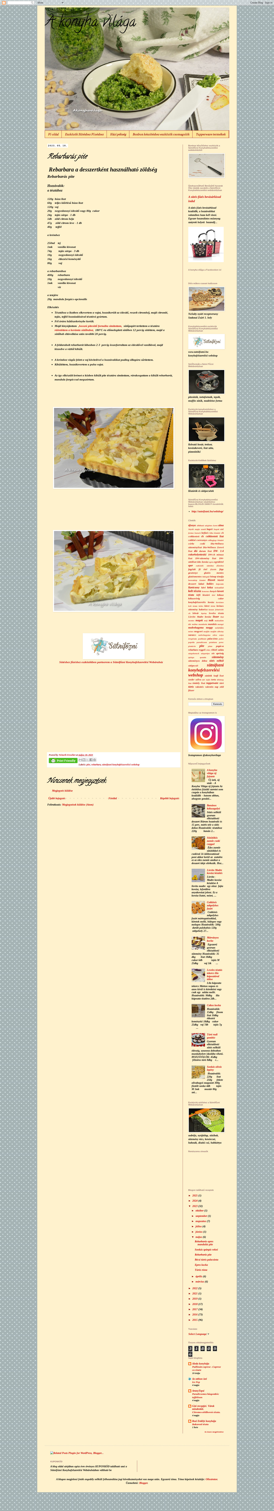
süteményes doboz (197, 661)
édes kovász (202, 562)
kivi (213, 595)
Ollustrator (211, 1479)
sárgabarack (193, 653)
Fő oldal (53, 134)
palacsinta (212, 638)
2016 (195, 1314)
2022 (195, 1288)
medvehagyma (196, 627)
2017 (195, 1309)
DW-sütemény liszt (205, 558)
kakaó (201, 584)
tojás (208, 680)
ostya (221, 635)
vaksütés (199, 687)
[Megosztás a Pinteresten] (94, 760)
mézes (190, 631)
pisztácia (192, 646)
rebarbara (96, 764)
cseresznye (201, 540)
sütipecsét (193, 665)
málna (195, 624)
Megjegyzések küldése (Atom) (78, 804)
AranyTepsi (198, 1390)
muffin (207, 631)
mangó (221, 624)
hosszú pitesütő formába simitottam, (100, 325)
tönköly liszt (199, 683)
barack (198, 533)
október (200, 1210)
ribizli (214, 650)
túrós (191, 686)
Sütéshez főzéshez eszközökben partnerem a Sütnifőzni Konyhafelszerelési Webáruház (111, 662)
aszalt (203, 529)
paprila (191, 642)
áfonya (192, 525)
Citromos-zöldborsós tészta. (206, 1412)
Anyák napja (194, 529)
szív (203, 680)
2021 (195, 1293)
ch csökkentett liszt (212, 536)
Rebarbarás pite (203, 1254)
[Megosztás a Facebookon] (91, 760)
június (199, 1231)
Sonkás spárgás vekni (206, 1249)
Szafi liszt (218, 675)
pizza (210, 646)
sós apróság (218, 653)
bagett (210, 529)
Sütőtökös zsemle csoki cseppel (213, 840)
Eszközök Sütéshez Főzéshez (84, 134)
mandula (212, 624)
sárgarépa (205, 653)
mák (211, 620)
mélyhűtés (219, 628)
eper (190, 565)
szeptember (202, 1216)
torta (213, 679)
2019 (195, 1298)
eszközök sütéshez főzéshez (210, 566)
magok (199, 620)
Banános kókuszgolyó (213, 807)
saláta (221, 650)
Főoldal (112, 798)
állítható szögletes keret (207, 525)
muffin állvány (217, 631)
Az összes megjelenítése (214, 1432)
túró (222, 683)
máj (205, 620)
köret (207, 606)
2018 (195, 1304)
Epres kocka (201, 1265)
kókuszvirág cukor (206, 598)
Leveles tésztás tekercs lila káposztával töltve (214, 975)
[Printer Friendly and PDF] (63, 761)
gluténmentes (195, 576)
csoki (202, 543)
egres (211, 562)
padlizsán (202, 639)
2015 (195, 1320)
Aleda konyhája (200, 1363)
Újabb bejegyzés (56, 798)
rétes (208, 650)
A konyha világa (90, 23)
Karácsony (193, 587)
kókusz (220, 595)
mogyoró (198, 631)
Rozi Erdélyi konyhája (204, 1421)
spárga (191, 657)
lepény (204, 613)
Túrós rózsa (201, 1270)
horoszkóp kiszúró (197, 580)
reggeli (202, 650)
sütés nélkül (216, 660)
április (199, 1276)
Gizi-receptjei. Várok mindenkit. (203, 1407)
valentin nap (211, 687)
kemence (206, 591)
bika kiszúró (215, 533)
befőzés (205, 533)
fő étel (203, 569)
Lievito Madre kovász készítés (214, 872)
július (199, 1226)
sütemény (218, 657)
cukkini (192, 540)
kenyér (213, 591)
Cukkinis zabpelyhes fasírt (212, 905)
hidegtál (206, 577)
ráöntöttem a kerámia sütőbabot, (74, 330)
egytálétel (219, 562)
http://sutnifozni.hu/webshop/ (207, 511)
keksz (210, 587)
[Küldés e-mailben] (80, 760)
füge (221, 569)
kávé (203, 587)
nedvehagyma (204, 635)
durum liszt (205, 551)
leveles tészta (216, 613)
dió (195, 551)
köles (201, 606)
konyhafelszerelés (197, 602)
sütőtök (208, 675)
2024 (195, 1200)
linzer (216, 616)
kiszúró (206, 595)
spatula (203, 657)
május (199, 1237)
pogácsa (220, 646)
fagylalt (192, 569)
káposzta (220, 584)
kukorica (203, 609)
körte (213, 606)
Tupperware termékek (211, 134)
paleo (221, 639)
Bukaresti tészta (200, 1424)
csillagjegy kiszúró (216, 540)
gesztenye (193, 573)
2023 (195, 1206)
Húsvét (211, 580)
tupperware (212, 683)
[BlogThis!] (84, 760)
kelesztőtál (219, 587)
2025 (195, 1195)
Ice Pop (196, 1382)
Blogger (143, 1483)
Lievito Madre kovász (199, 616)
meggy (209, 627)
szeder (191, 679)
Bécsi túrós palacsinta (206, 1259)
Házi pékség (118, 134)
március (200, 1281)
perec (221, 642)
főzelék (213, 569)
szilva (198, 679)
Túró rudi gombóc (212, 1036)
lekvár (196, 613)
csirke (191, 543)
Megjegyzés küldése (62, 790)
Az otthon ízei (199, 1378)
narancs (192, 635)
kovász (211, 602)
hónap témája (217, 576)
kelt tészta (194, 591)
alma (221, 525)
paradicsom (202, 642)
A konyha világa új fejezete (212, 773)
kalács (210, 583)
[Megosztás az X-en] (87, 760)
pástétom (213, 642)
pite (88, 764)
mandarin (203, 624)
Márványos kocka (213, 939)
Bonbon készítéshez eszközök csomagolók (161, 134)
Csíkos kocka (214, 1005)
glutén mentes (214, 573)
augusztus (201, 1221)
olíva (215, 635)
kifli (198, 595)
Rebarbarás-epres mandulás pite (204, 1243)
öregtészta (192, 639)
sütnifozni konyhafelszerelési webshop (120, 764)
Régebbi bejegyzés (169, 798)
